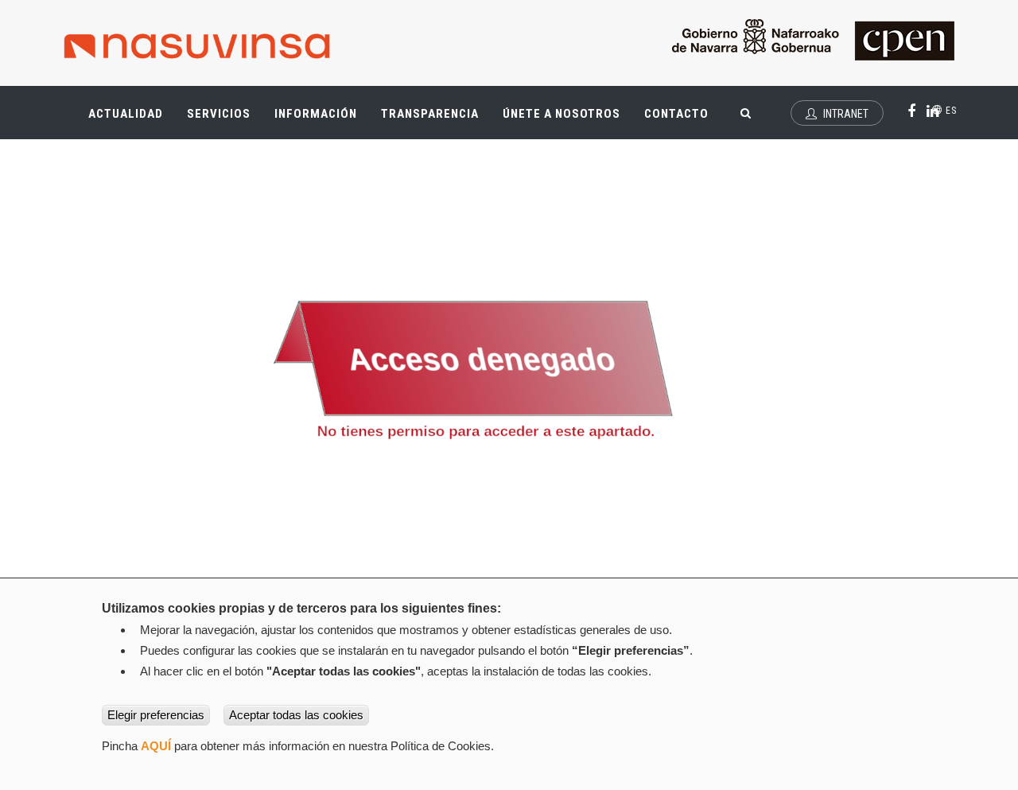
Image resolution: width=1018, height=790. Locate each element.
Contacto (676, 114)
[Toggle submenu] (151, 105)
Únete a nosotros (561, 114)
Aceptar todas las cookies (296, 715)
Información (315, 114)
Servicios (224, 120)
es (949, 110)
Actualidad (131, 120)
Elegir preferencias (155, 715)
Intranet (844, 113)
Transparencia (436, 120)
